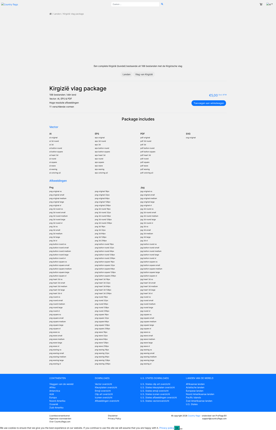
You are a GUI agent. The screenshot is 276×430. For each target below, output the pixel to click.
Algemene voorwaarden (60, 418)
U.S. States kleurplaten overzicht (157, 387)
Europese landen (194, 390)
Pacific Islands (193, 397)
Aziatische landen (195, 387)
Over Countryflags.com (59, 421)
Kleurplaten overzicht (106, 387)
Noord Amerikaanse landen (200, 394)
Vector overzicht (103, 384)
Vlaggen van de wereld (61, 384)
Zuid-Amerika (56, 407)
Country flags (194, 415)
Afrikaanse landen (195, 384)
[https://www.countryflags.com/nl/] (9, 4)
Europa (53, 397)
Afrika (52, 387)
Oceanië (53, 404)
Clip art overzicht (104, 394)
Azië (51, 394)
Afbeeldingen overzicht (107, 400)
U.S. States (192, 404)
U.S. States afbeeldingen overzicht (158, 397)
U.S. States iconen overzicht (155, 394)
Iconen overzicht (103, 397)
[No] (181, 428)
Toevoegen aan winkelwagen (209, 103)
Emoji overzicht (103, 390)
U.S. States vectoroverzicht (154, 400)
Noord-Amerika (57, 400)
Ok (176, 427)
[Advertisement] (138, 39)
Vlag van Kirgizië (144, 74)
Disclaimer (113, 415)
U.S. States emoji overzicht (154, 390)
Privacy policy (166, 427)
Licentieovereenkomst (59, 415)
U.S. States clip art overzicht (155, 384)
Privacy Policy (114, 418)
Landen (57, 14)
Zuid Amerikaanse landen (199, 400)
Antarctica (54, 390)
